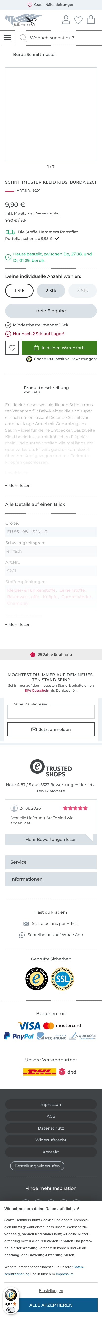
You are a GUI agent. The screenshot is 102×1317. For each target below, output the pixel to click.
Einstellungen (51, 1291)
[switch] (10, 1310)
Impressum (65, 1274)
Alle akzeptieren (50, 1305)
